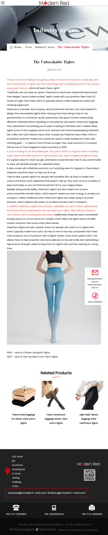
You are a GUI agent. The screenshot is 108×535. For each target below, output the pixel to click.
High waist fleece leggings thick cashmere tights (88, 419)
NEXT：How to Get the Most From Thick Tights (32, 356)
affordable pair (40, 151)
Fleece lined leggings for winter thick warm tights (23, 419)
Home (18, 47)
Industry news (45, 47)
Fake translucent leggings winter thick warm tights (56, 419)
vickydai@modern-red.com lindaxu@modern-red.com (47, 493)
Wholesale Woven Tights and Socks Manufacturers (79, 530)
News (28, 47)
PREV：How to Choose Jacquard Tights (28, 352)
